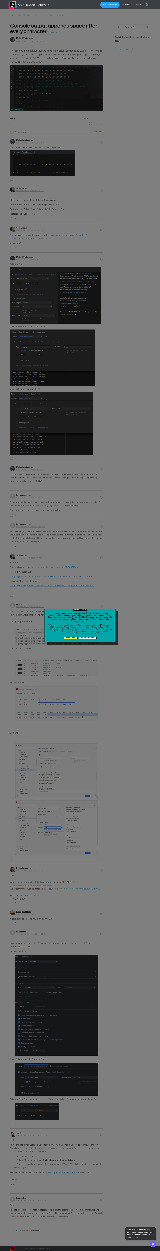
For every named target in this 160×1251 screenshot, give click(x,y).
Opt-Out (97, 633)
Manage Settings (87, 638)
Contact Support (110, 5)
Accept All (70, 638)
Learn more (84, 621)
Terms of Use (93, 629)
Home (12, 4)
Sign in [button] (139, 5)
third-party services (62, 631)
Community (127, 5)
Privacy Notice (74, 629)
